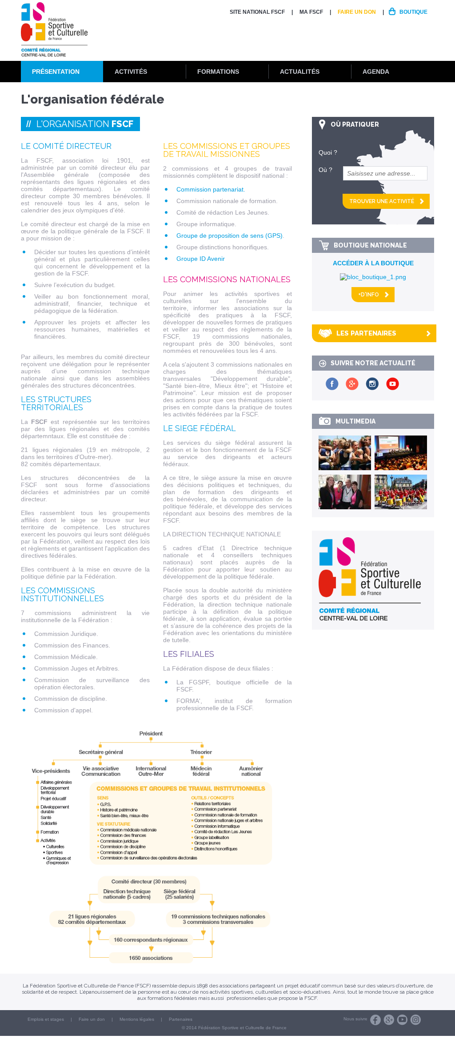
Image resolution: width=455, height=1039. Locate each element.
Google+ (388, 1020)
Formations (218, 71)
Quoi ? (328, 152)
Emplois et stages (46, 1019)
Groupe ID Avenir (200, 258)
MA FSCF (311, 12)
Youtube (402, 1020)
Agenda (376, 71)
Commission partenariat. (210, 189)
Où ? (325, 169)
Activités (131, 71)
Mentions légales (137, 1019)
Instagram (415, 1020)
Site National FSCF (257, 12)
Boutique (413, 12)
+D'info (368, 295)
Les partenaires (366, 333)
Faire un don (357, 12)
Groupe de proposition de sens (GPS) (229, 235)
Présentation (56, 71)
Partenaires (180, 1019)
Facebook (375, 1020)
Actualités (299, 71)
